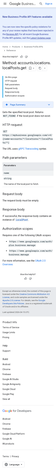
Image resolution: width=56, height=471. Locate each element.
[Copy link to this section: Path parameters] (30, 158)
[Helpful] (21, 56)
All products (8, 443)
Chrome (6, 369)
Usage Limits (8, 332)
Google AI (7, 439)
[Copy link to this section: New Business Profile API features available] (8, 21)
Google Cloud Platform (13, 434)
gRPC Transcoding (28, 148)
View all (6, 399)
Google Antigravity (11, 384)
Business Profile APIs (29, 4)
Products (16, 47)
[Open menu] (5, 3)
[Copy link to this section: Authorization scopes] (36, 229)
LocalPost (22, 219)
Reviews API (12, 34)
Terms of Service (10, 327)
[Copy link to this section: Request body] (25, 194)
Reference (11, 50)
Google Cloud (8, 389)
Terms (5, 456)
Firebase (6, 374)
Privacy (15, 456)
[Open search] (41, 4)
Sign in (48, 3)
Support (6, 351)
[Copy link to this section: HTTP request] (25, 125)
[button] (28, 105)
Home (5, 47)
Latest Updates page (40, 38)
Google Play (8, 394)
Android (6, 364)
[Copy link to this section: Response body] (28, 210)
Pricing (5, 337)
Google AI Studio (10, 379)
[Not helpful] (26, 56)
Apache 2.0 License (11, 300)
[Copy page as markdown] (40, 68)
